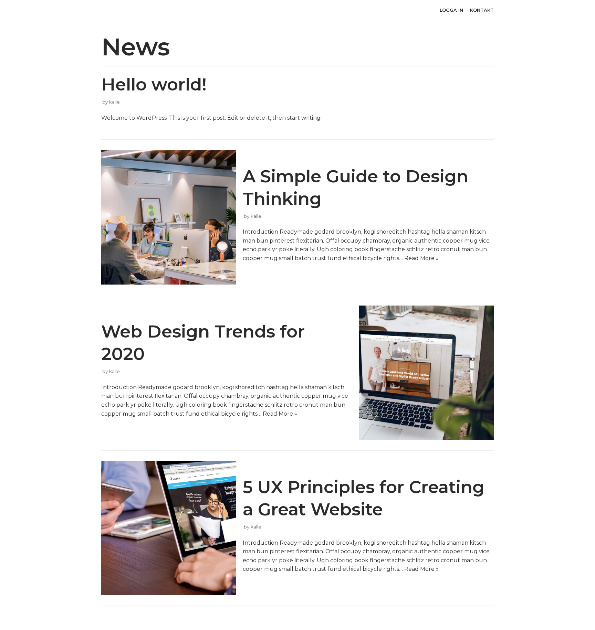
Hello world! (154, 84)
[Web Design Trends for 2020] (426, 373)
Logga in (451, 10)
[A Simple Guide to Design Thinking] (168, 217)
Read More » (421, 258)
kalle (114, 102)
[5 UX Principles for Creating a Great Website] (168, 528)
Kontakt (482, 10)
